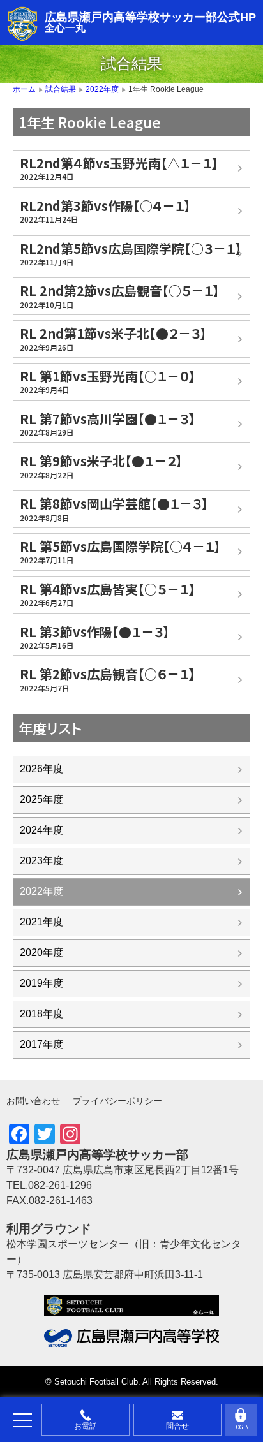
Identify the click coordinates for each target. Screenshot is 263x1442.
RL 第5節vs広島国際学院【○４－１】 (120, 551)
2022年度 (41, 891)
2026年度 (41, 768)
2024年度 (41, 830)
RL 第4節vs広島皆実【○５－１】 (107, 594)
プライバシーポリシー (117, 1101)
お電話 (85, 1426)
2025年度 (41, 799)
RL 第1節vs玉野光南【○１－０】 (107, 381)
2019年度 (41, 983)
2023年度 (41, 860)
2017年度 (41, 1044)
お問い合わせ (33, 1101)
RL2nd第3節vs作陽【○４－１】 (105, 210)
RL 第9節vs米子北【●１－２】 (101, 466)
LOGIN (241, 1427)
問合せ (177, 1426)
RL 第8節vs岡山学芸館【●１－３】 (114, 508)
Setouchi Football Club (96, 1382)
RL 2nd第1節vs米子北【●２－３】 (113, 338)
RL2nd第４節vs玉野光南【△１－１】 (119, 168)
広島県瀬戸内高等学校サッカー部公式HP (150, 17)
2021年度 (41, 921)
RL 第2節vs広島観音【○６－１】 (107, 679)
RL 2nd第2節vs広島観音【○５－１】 (120, 295)
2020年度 (41, 952)
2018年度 (41, 1013)
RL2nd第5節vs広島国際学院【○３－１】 (131, 253)
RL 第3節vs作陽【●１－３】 (95, 636)
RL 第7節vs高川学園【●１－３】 (107, 423)
